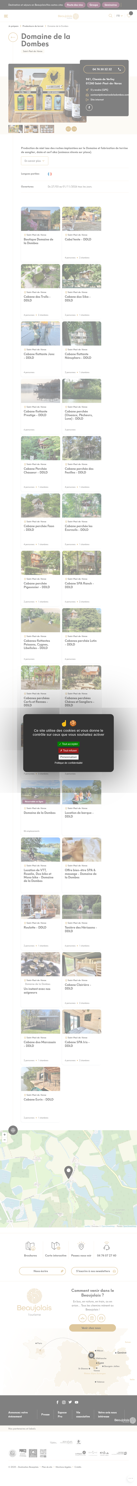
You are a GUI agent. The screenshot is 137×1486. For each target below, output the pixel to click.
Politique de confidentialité (69, 762)
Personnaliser (68, 757)
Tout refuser (69, 750)
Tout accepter (69, 744)
